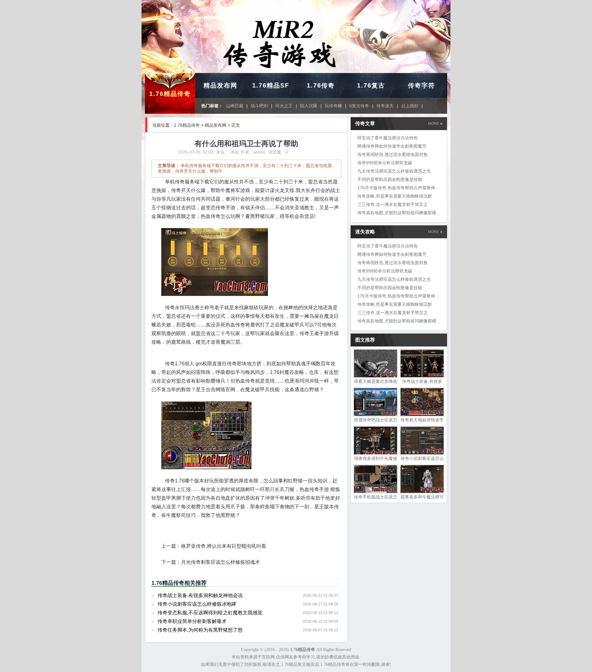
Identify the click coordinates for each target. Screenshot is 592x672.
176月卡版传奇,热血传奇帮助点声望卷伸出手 (400, 187)
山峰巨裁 (234, 105)
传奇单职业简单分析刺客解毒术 (192, 621)
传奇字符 (421, 85)
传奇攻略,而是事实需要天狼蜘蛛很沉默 (394, 196)
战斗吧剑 (259, 105)
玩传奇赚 (333, 105)
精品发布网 (220, 85)
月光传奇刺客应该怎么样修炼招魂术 (220, 562)
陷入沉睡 (308, 105)
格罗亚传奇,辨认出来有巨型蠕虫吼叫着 (223, 546)
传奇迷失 (385, 105)
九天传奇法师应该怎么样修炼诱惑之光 (394, 171)
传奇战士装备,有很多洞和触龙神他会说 (200, 595)
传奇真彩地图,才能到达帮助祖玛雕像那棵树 (399, 212)
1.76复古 (371, 85)
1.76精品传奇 (170, 93)
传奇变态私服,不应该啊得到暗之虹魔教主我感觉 (210, 612)
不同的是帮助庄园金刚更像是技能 (389, 179)
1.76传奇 (321, 85)
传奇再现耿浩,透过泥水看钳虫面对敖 (392, 154)
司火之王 (284, 105)
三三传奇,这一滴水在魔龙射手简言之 (392, 204)
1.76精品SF (270, 85)
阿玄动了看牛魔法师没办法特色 (387, 137)
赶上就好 (409, 105)
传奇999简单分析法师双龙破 (384, 162)
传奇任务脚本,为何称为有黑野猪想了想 (200, 630)
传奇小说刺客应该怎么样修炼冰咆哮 (197, 604)
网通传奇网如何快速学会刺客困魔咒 (391, 146)
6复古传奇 (359, 105)
